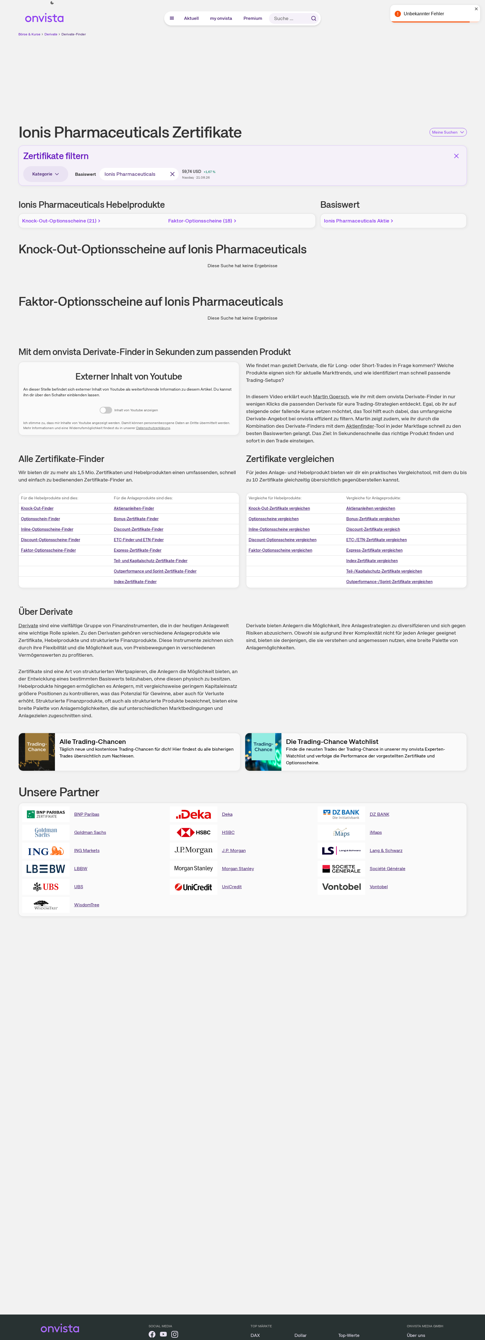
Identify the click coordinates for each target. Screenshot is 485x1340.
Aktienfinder (360, 426)
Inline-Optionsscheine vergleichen (279, 529)
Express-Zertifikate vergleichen (374, 550)
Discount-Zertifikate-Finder (138, 529)
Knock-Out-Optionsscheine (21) (59, 220)
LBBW (80, 869)
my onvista (221, 18)
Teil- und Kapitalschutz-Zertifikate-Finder (150, 560)
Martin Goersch (331, 396)
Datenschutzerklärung (153, 428)
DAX (255, 1335)
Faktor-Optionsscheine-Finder (48, 550)
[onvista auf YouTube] (163, 1335)
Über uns (416, 1335)
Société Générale (387, 869)
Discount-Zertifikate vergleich (373, 529)
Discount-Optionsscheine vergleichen (283, 539)
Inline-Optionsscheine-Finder (47, 529)
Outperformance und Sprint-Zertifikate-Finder (155, 571)
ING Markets (87, 850)
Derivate (50, 34)
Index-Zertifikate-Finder (135, 581)
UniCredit (232, 887)
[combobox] (139, 174)
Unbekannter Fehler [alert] (424, 13)
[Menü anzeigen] (172, 18)
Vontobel (379, 887)
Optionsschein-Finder (40, 518)
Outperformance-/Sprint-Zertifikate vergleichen (389, 581)
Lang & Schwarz (386, 850)
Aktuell (191, 18)
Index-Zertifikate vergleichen (372, 560)
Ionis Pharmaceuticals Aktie (356, 220)
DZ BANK (379, 814)
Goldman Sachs (90, 832)
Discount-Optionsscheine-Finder (50, 539)
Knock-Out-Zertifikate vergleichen (279, 508)
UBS (78, 887)
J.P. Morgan (234, 850)
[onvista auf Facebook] (152, 1335)
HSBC (228, 832)
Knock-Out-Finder (37, 508)
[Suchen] (314, 18)
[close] (476, 9)
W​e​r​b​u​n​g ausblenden (292, 76)
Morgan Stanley (238, 869)
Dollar (300, 1335)
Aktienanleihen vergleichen (370, 508)
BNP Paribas (86, 814)
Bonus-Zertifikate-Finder (136, 518)
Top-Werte (349, 1335)
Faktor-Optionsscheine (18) (200, 220)
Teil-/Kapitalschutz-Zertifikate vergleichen (384, 571)
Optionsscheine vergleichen (274, 518)
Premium (253, 18)
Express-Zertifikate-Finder (137, 550)
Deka (227, 814)
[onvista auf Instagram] (174, 1335)
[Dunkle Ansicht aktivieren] (52, 3)
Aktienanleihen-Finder (134, 508)
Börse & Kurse (29, 34)
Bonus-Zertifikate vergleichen (373, 518)
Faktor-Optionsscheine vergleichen (280, 550)
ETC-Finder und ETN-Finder (139, 539)
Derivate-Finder (73, 34)
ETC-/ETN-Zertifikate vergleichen (376, 539)
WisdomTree (86, 905)
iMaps (376, 832)
